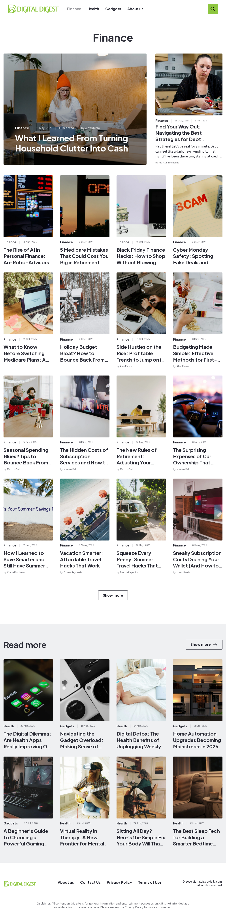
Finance (74, 8)
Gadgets (113, 8)
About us (135, 8)
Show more (113, 595)
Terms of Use (150, 882)
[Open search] (213, 9)
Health (93, 8)
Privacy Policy (119, 882)
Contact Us (90, 882)
